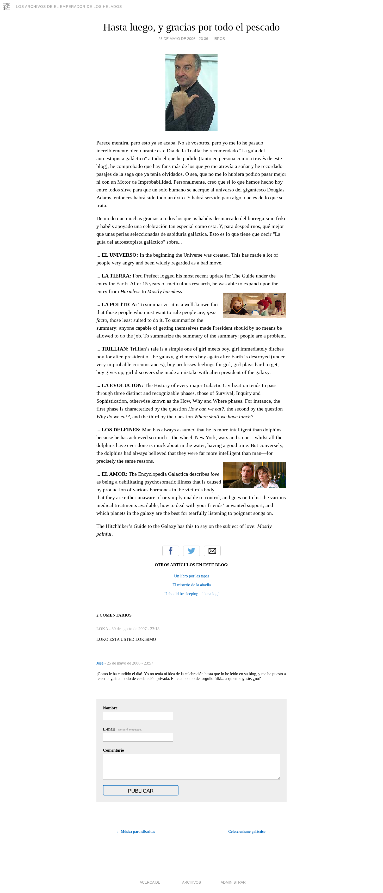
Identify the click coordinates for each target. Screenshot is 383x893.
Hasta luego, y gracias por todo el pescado (191, 27)
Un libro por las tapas (191, 576)
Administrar (233, 882)
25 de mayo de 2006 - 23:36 (183, 39)
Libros (218, 39)
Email (212, 551)
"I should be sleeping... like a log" (191, 594)
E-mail (122, 729)
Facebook (170, 551)
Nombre (110, 708)
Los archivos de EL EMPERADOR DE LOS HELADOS (69, 6)
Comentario (113, 750)
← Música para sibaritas (135, 832)
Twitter (191, 551)
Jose (100, 663)
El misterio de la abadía (191, 585)
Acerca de (150, 882)
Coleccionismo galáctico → (249, 832)
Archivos (191, 882)
